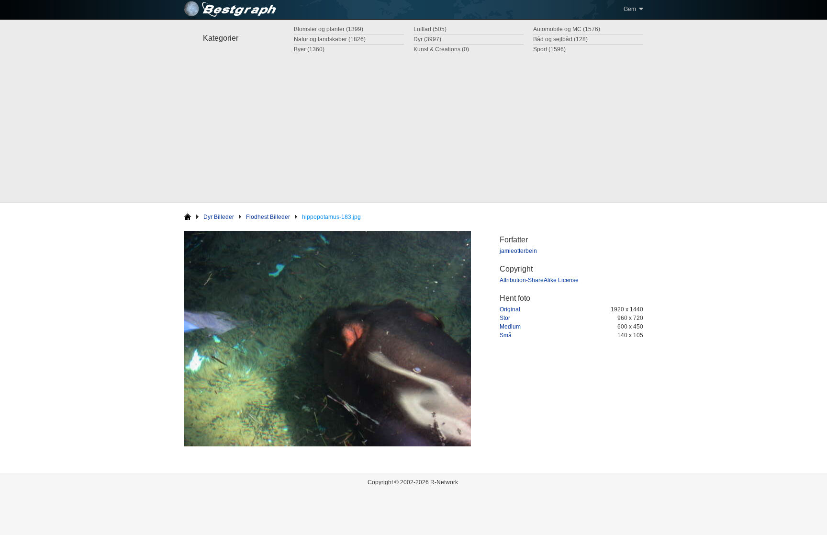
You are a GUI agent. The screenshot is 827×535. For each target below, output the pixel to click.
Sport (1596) (549, 49)
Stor (505, 318)
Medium (510, 326)
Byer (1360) (309, 49)
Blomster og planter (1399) (328, 29)
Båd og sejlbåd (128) (560, 39)
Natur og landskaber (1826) (330, 39)
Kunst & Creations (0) (441, 49)
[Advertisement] (413, 126)
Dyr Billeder (218, 217)
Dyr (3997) (427, 39)
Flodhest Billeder (268, 217)
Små (506, 335)
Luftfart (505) (430, 29)
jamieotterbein (518, 251)
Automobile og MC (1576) (566, 29)
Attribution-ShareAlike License (539, 280)
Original (510, 309)
